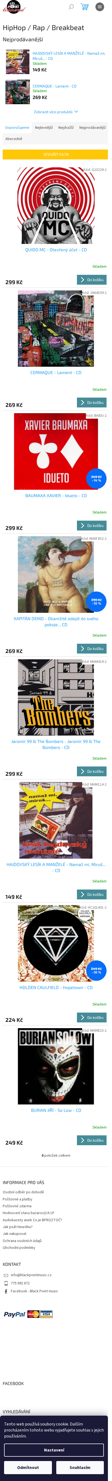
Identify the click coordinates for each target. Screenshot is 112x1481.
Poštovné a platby (17, 1199)
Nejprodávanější (92, 127)
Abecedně (13, 139)
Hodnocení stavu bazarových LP (28, 1213)
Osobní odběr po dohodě (23, 1192)
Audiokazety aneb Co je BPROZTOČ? (32, 1220)
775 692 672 (20, 1283)
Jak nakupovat (14, 1234)
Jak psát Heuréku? (18, 1227)
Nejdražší (66, 127)
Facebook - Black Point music (34, 1291)
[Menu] (99, 6)
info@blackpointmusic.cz (31, 1275)
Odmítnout (28, 1468)
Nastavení (54, 1450)
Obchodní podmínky (19, 1247)
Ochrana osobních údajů (22, 1241)
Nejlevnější (44, 127)
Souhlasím (80, 1468)
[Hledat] (71, 6)
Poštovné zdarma (17, 1206)
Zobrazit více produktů (53, 111)
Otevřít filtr (56, 154)
